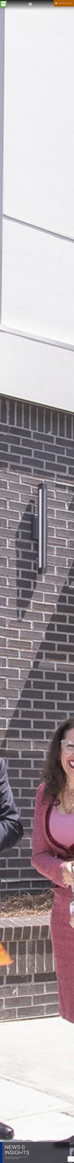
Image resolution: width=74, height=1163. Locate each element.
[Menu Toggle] (30, 4)
